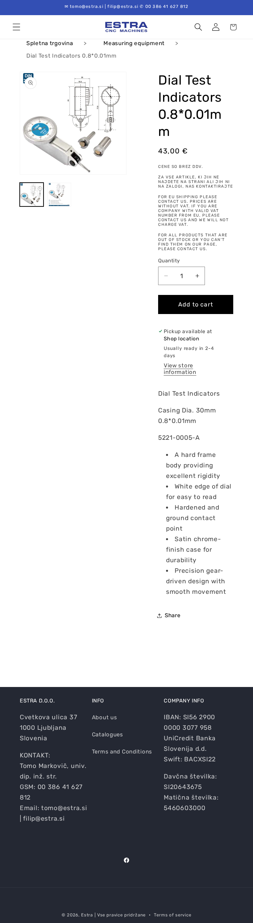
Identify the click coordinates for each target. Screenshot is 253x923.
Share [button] (173, 615)
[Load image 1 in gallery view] (31, 194)
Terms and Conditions (122, 751)
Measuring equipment (134, 43)
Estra (87, 914)
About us (104, 717)
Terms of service (172, 914)
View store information (180, 368)
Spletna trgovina (49, 43)
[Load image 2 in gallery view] (59, 194)
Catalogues (107, 734)
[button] (16, 27)
